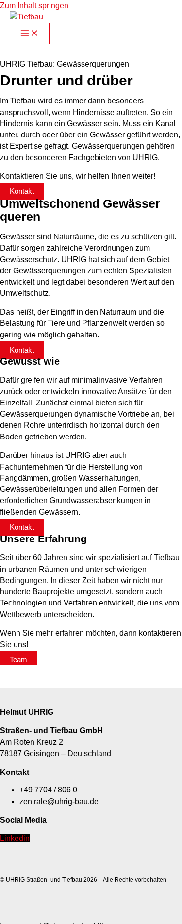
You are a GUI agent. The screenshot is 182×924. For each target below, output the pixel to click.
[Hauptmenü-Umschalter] (30, 34)
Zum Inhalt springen (34, 5)
